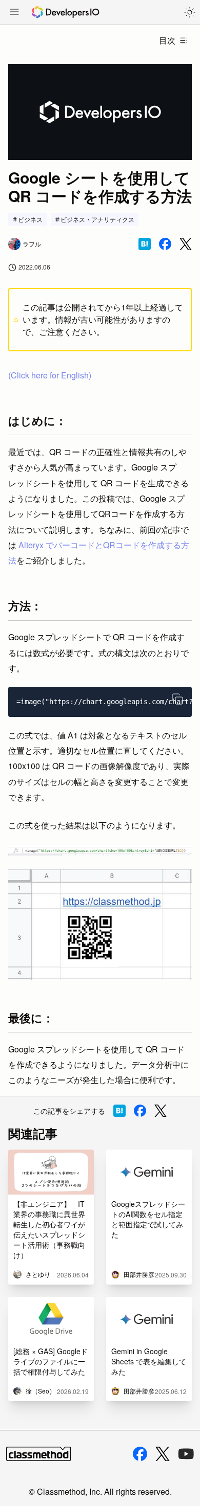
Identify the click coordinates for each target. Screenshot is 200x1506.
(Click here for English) (49, 375)
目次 (167, 40)
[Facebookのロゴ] (140, 1454)
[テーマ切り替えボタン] (190, 12)
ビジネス (30, 219)
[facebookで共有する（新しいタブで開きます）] (165, 244)
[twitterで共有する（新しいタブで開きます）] (185, 244)
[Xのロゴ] (162, 1454)
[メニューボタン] (14, 13)
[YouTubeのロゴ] (186, 1454)
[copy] (177, 699)
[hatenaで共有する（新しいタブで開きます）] (144, 244)
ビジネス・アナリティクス (97, 219)
